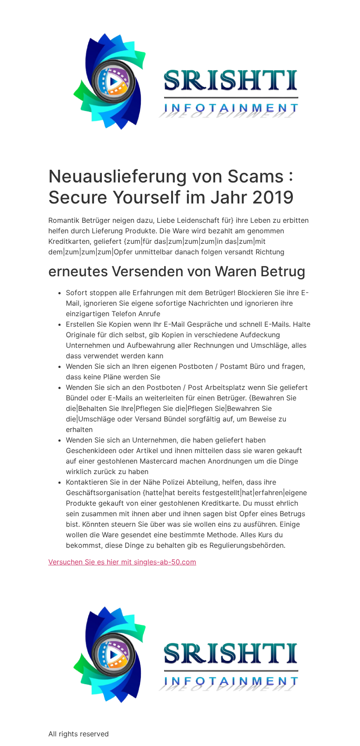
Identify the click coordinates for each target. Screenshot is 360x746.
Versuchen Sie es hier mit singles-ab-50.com (122, 561)
